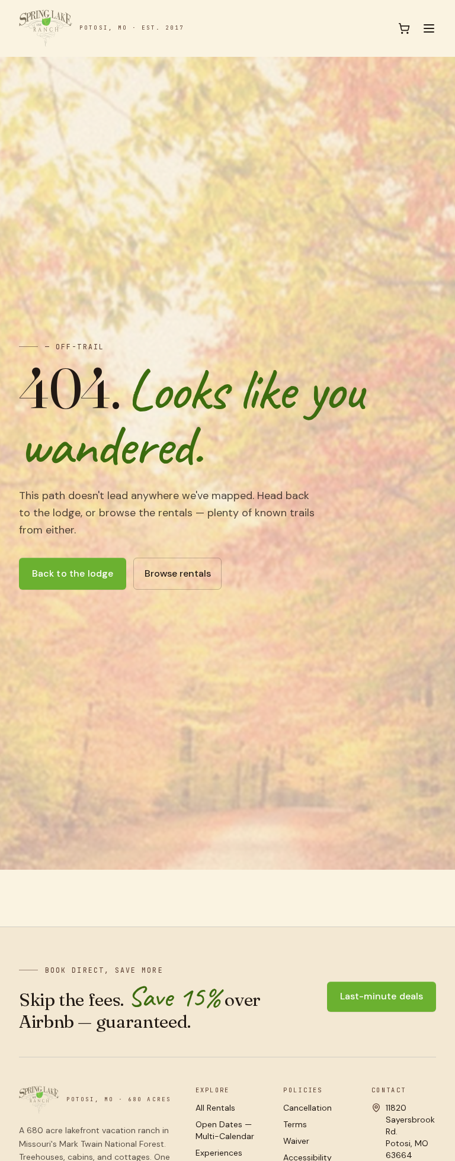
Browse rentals (178, 573)
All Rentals (215, 1107)
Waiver (296, 1141)
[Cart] (404, 28)
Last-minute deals (382, 996)
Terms (295, 1124)
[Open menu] (429, 28)
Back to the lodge (73, 573)
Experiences (219, 1152)
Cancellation (307, 1107)
